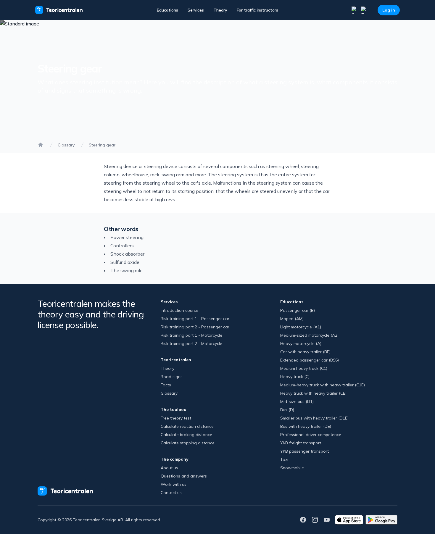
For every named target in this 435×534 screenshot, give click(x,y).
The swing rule (126, 270)
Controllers (122, 246)
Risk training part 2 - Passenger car (195, 327)
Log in (388, 10)
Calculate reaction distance (187, 426)
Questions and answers (184, 476)
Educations (167, 10)
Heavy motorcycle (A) (300, 343)
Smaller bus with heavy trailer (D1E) (314, 418)
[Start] (41, 145)
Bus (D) (287, 409)
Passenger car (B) (297, 310)
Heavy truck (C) (295, 376)
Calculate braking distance (186, 434)
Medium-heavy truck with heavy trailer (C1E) (322, 385)
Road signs (172, 376)
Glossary (66, 145)
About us (169, 467)
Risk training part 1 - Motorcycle (191, 335)
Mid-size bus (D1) (297, 401)
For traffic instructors (257, 10)
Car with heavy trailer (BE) (305, 351)
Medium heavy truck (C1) (303, 368)
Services (196, 10)
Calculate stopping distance (188, 443)
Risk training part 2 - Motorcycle (191, 343)
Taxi (284, 459)
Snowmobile (292, 467)
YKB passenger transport (304, 451)
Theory (220, 10)
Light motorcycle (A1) (300, 327)
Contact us (171, 492)
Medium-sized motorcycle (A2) (309, 335)
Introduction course (179, 310)
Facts (166, 385)
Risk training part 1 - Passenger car (195, 318)
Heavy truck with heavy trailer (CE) (313, 393)
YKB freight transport (300, 443)
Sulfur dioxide (124, 262)
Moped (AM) (292, 318)
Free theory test (176, 418)
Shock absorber (127, 254)
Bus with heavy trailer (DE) (305, 426)
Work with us (173, 484)
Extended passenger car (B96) (309, 360)
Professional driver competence (310, 434)
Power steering (127, 237)
